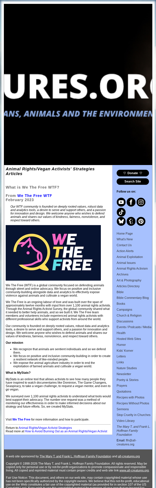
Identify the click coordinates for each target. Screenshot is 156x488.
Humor (121, 344)
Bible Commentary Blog (133, 297)
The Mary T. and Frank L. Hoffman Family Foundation (75, 456)
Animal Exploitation (130, 257)
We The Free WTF (34, 196)
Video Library (126, 420)
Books (121, 303)
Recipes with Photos (130, 397)
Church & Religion (129, 315)
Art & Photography (129, 280)
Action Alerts (125, 251)
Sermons (123, 409)
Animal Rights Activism (132, 268)
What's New (125, 239)
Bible (120, 292)
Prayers (122, 385)
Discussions (125, 321)
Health (121, 333)
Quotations (124, 391)
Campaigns (124, 309)
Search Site (132, 181)
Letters (121, 356)
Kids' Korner (125, 350)
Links (120, 362)
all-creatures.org (129, 456)
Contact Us (124, 245)
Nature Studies (127, 368)
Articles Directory (128, 286)
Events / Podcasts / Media (134, 327)
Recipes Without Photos (133, 403)
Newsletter (124, 374)
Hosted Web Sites (129, 338)
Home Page (125, 233)
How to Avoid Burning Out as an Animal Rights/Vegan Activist (66, 431)
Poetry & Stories (127, 380)
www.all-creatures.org (134, 470)
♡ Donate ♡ (132, 173)
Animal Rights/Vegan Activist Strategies (45, 427)
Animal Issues (126, 262)
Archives (122, 274)
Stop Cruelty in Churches (133, 415)
